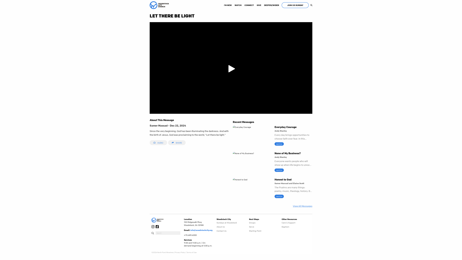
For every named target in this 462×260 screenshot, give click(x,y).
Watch (238, 5)
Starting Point (255, 231)
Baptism (285, 227)
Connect (249, 5)
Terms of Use (191, 252)
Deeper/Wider (271, 5)
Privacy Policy (180, 252)
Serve (251, 227)
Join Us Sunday (295, 5)
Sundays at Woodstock (227, 222)
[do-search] (168, 233)
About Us (221, 227)
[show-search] (310, 5)
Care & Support (288, 222)
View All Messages (302, 206)
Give (259, 5)
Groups (252, 222)
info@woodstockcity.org (201, 230)
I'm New (228, 5)
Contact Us (221, 231)
